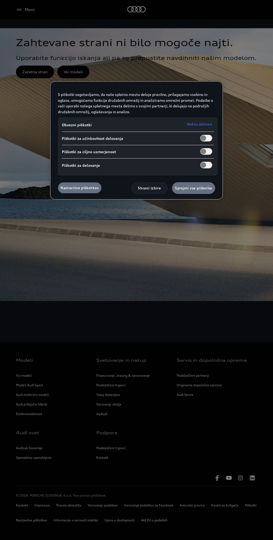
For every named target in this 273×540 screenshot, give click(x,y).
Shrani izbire (149, 188)
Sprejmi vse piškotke (193, 188)
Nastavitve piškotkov (80, 188)
